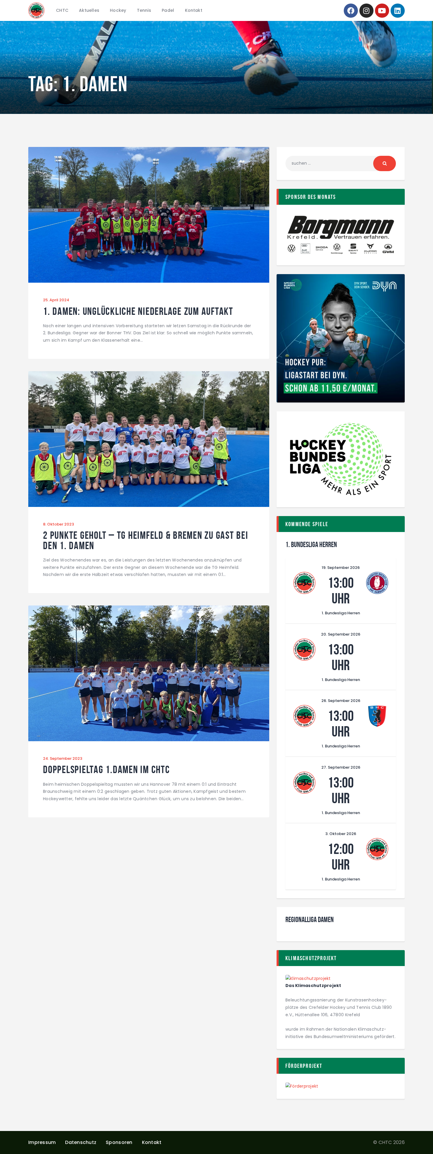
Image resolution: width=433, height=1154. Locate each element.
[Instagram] (366, 11)
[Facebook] (351, 11)
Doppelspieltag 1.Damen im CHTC (106, 770)
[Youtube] (382, 11)
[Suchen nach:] (340, 163)
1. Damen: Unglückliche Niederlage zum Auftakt (138, 311)
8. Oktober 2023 (58, 524)
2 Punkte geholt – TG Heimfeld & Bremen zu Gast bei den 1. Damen (145, 540)
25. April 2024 (56, 300)
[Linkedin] (398, 11)
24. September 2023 (62, 758)
